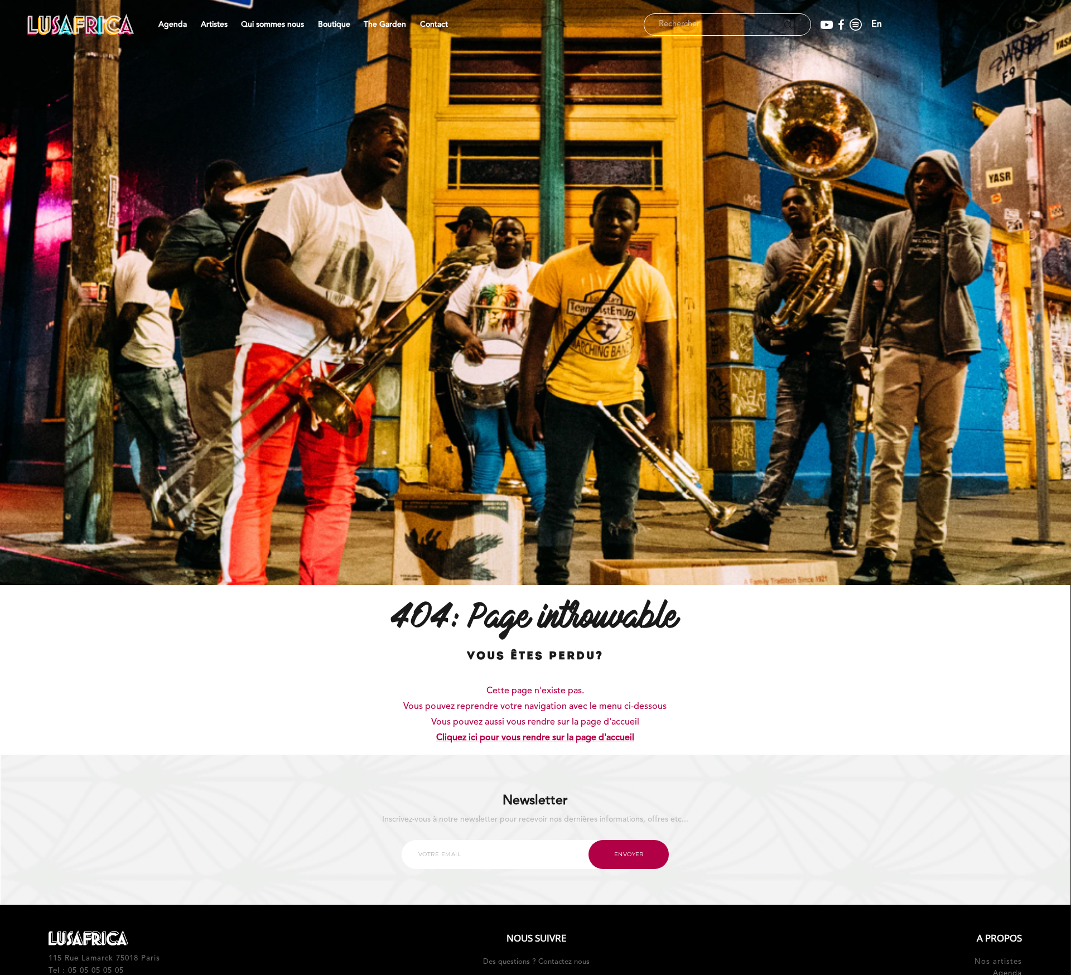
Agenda (172, 24)
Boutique (334, 24)
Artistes (214, 24)
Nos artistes (998, 962)
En (876, 24)
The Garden (385, 24)
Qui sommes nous (272, 24)
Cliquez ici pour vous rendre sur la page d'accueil (535, 737)
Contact (434, 24)
